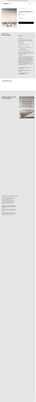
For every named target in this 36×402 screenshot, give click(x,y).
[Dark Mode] (26, 3)
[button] (2, 3)
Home (19, 8)
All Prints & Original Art (23, 8)
